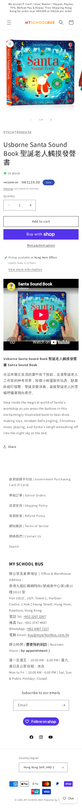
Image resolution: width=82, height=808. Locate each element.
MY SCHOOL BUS (33, 799)
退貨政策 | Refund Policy (27, 516)
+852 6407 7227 (37, 629)
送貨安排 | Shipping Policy (28, 505)
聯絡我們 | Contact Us (25, 536)
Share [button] (12, 447)
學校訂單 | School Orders (27, 495)
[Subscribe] (64, 705)
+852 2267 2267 (34, 616)
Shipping (8, 188)
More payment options (41, 245)
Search (14, 546)
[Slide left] (31, 120)
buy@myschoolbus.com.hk (48, 635)
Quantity (9, 196)
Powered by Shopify (55, 799)
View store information (25, 269)
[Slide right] (51, 120)
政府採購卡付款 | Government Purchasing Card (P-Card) (40, 482)
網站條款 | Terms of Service (29, 526)
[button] (9, 22)
